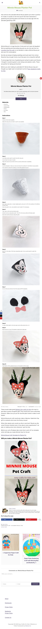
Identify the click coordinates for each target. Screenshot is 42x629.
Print (21, 98)
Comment (35, 584)
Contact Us (8, 617)
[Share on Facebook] (1, 313)
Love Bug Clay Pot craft (7, 50)
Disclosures (8, 603)
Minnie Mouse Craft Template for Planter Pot (13, 435)
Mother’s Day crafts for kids (23, 409)
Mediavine (28, 626)
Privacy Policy (9, 607)
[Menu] (2, 2)
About (6, 598)
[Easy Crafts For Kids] (21, 2)
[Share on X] (1, 316)
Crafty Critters (5, 524)
